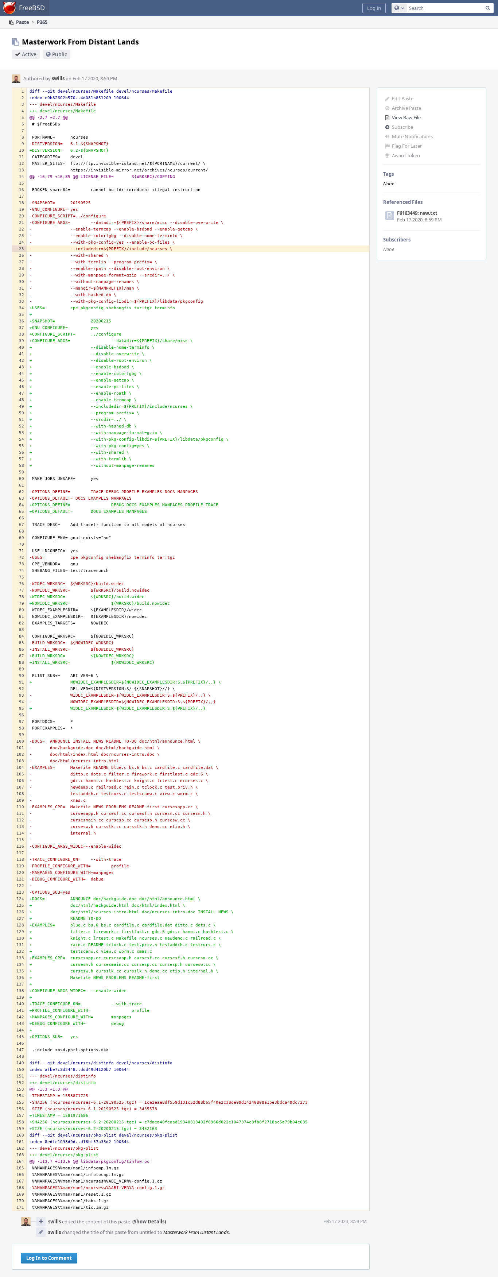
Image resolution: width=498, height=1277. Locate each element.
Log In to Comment (49, 1258)
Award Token (406, 155)
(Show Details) (149, 1221)
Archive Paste (406, 108)
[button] (374, 8)
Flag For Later (407, 146)
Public (59, 54)
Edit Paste (402, 98)
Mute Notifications (412, 136)
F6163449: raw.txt (417, 213)
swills (58, 78)
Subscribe (402, 127)
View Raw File (406, 117)
